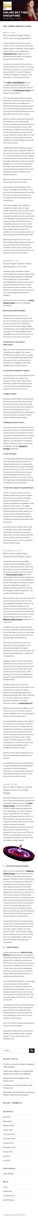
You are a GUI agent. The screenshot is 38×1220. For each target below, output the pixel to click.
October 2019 (8, 1143)
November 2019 (9, 1139)
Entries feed (7, 1191)
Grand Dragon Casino (14, 575)
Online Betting (8, 1174)
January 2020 (8, 1130)
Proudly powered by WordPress (14, 1215)
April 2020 (7, 1117)
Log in (5, 1187)
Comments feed (9, 1196)
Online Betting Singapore (15, 14)
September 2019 (9, 1147)
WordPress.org (8, 1200)
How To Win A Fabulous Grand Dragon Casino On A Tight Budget (17, 790)
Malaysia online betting (12, 619)
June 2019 (7, 1160)
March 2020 (7, 1121)
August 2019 (8, 1152)
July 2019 (6, 1156)
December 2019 (9, 1134)
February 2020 (8, 1126)
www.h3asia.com (9, 54)
